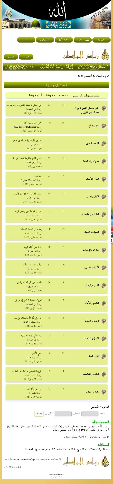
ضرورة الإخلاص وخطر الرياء (28, 211)
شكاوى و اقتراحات (91, 374)
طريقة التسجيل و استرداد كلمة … (26, 371)
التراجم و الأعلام (91, 303)
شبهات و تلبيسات (92, 321)
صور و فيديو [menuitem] (44, 39)
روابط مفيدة (82, 39)
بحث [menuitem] (25, 39)
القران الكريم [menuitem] (63, 39)
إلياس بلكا (32, 163)
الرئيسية (101, 39)
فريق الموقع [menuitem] (7, 467)
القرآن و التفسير (92, 143)
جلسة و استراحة (92, 392)
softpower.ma (60, 474)
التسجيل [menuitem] (26, 57)
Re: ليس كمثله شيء (32, 247)
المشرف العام (31, 216)
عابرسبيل (33, 145)
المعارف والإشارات (91, 250)
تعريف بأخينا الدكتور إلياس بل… (27, 300)
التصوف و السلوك (91, 232)
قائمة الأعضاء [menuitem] (54, 459)
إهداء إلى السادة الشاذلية (31, 229)
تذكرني (49, 414)
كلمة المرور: (76, 414)
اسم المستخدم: (104, 414)
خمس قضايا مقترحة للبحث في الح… (26, 158)
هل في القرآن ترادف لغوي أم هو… (26, 140)
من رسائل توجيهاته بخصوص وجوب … (24, 105)
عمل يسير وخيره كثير (32, 123)
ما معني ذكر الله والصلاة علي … (27, 318)
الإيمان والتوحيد (92, 196)
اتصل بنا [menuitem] (16, 467)
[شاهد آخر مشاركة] (27, 109)
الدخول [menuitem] (11, 57)
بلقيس (33, 393)
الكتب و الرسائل (92, 285)
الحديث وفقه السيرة (91, 161)
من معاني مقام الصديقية (31, 335)
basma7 (29, 449)
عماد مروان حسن (29, 180)
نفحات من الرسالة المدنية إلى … (27, 282)
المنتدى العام (94, 125)
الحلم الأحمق (36, 353)
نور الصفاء (32, 340)
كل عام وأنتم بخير (33, 389)
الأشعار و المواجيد (91, 267)
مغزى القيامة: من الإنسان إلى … (27, 193)
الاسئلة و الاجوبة (92, 338)
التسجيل (95, 407)
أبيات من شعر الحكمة (32, 264)
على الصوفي (32, 109)
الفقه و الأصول (92, 179)
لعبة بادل (37, 176)
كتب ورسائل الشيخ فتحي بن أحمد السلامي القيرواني (86, 110)
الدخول (105, 407)
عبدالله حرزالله (30, 322)
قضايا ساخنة (94, 356)
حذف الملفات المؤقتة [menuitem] (41, 459)
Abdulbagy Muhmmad (26, 127)
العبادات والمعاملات (90, 214)
